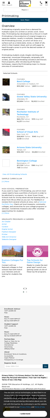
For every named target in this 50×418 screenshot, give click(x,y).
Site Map (17, 380)
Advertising (8, 347)
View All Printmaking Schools (14, 174)
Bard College (23, 81)
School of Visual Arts (27, 132)
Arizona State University (29, 147)
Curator (5, 227)
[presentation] (23, 288)
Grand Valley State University (32, 96)
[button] (23, 292)
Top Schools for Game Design (35, 261)
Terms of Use (40, 407)
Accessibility (8, 356)
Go (45, 366)
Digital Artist (7, 229)
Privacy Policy (25, 407)
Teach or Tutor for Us (12, 341)
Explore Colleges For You (12, 261)
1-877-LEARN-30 (10, 311)
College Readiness (10, 343)
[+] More (5, 181)
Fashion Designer (9, 232)
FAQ (5, 313)
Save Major (25, 20)
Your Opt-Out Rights (37, 378)
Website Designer (9, 239)
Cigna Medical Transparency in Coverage (13, 359)
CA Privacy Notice (22, 375)
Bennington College (27, 161)
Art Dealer (6, 221)
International (8, 345)
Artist (4, 224)
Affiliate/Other (9, 349)
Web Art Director (9, 237)
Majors (24, 10)
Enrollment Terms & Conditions (15, 354)
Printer (5, 234)
